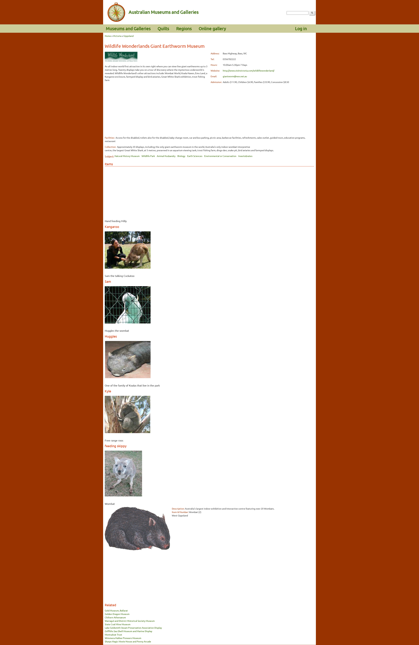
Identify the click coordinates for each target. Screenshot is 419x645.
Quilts (163, 28)
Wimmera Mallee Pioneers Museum (123, 637)
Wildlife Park (148, 155)
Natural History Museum (127, 155)
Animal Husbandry (166, 155)
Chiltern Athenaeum (115, 617)
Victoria (117, 35)
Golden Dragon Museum (117, 613)
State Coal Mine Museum (117, 624)
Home (108, 35)
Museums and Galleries (128, 28)
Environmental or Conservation (220, 155)
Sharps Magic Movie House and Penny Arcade (128, 641)
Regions (184, 28)
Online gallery (212, 28)
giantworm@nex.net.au (235, 76)
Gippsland (128, 35)
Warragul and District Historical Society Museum (130, 620)
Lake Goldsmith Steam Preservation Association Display (133, 627)
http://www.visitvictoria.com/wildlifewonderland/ (248, 70)
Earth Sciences (194, 155)
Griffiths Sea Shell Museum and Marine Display (128, 631)
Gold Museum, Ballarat (116, 610)
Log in (301, 28)
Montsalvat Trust (113, 634)
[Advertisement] (156, 107)
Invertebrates (245, 155)
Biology (181, 155)
